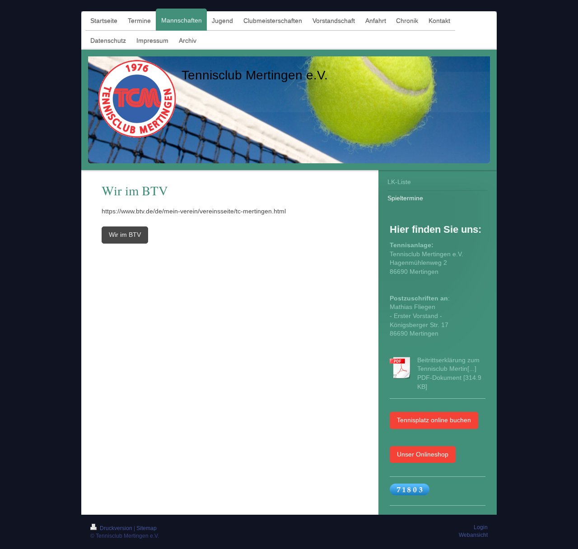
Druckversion (116, 528)
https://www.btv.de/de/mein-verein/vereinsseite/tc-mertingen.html (194, 211)
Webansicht (473, 535)
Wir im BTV (125, 234)
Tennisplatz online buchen (434, 420)
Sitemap (146, 528)
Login (481, 527)
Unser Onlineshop (422, 454)
